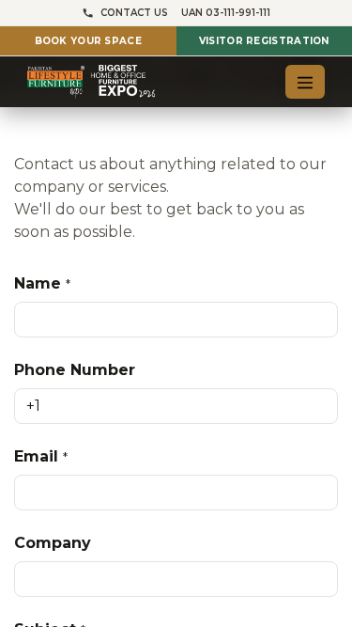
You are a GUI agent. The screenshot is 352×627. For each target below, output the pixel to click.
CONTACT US (134, 13)
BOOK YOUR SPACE (89, 41)
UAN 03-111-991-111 (225, 13)
